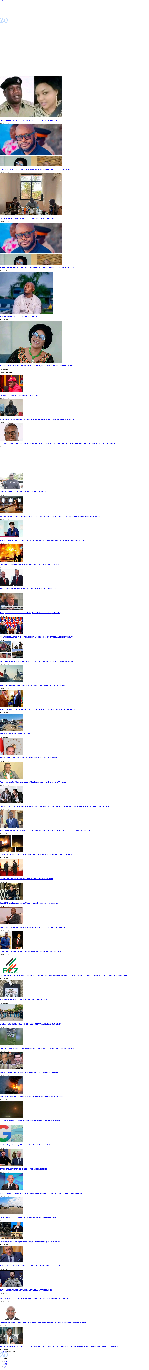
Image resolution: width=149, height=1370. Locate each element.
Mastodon (2, 0)
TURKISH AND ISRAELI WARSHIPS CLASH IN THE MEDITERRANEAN (28, 589)
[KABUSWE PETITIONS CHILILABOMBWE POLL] (11, 391)
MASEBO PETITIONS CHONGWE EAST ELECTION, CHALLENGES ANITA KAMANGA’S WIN (36, 366)
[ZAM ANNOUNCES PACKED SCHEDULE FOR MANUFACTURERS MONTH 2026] (11, 1020)
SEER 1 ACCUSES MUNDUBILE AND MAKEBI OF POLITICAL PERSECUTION (30, 951)
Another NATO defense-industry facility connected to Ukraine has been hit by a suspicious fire (33, 564)
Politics (5, 1363)
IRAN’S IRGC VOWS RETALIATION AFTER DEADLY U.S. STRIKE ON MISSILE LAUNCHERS (36, 661)
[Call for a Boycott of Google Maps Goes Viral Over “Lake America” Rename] (11, 1141)
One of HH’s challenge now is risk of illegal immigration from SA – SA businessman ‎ (29, 903)
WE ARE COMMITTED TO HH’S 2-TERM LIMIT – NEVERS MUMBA (26, 879)
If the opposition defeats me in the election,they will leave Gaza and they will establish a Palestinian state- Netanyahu (41, 1193)
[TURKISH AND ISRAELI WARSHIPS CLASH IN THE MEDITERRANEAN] (11, 585)
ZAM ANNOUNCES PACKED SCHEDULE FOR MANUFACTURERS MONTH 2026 (31, 1024)
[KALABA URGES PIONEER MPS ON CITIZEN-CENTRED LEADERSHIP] (31, 215)
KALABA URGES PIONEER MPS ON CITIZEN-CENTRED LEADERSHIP (28, 218)
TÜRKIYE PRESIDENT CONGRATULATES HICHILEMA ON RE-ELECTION (29, 758)
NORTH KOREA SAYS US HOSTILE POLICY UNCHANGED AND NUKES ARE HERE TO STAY (36, 637)
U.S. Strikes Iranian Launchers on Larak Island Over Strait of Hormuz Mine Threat (30, 1121)
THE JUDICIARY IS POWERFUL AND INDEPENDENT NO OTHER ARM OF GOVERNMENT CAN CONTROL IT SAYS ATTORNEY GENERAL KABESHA (59, 1346)
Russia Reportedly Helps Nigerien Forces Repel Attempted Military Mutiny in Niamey (30, 1242)
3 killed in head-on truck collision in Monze (15, 734)
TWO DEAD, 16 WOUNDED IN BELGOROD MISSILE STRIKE (24, 1169)
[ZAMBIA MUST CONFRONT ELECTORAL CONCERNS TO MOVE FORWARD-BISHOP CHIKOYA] (11, 416)
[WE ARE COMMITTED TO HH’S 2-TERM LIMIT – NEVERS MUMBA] (11, 875)
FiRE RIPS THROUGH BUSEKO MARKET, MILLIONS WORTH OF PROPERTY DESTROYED (36, 855)
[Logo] (4, 21)
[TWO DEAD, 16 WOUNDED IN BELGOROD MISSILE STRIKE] (11, 1165)
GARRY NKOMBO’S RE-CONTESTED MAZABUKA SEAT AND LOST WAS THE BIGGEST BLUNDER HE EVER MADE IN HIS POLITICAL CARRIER (57, 443)
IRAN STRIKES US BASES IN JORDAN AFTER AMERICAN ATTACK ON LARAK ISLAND (34, 1298)
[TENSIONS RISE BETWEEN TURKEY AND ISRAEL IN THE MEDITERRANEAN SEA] (11, 682)
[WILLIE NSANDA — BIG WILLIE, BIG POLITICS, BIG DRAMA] (11, 488)
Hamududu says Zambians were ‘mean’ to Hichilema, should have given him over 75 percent (33, 782)
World (5, 1368)
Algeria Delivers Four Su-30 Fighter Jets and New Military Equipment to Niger (28, 1217)
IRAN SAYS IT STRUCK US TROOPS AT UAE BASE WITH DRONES (26, 1290)
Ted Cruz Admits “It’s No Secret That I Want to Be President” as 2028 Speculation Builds (31, 1266)
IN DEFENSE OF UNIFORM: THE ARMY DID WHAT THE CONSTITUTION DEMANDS (33, 927)
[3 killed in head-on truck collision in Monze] (11, 730)
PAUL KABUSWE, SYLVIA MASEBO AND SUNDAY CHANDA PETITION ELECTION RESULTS (36, 169)
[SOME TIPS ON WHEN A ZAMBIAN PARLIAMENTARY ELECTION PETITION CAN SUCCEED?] (31, 264)
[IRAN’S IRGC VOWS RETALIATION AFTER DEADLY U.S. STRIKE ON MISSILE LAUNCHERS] (11, 658)
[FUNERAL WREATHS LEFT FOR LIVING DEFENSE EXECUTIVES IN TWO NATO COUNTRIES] (11, 1044)
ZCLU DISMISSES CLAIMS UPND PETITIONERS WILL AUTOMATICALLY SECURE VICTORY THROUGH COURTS (45, 830)
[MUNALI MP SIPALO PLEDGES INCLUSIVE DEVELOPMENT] (11, 996)
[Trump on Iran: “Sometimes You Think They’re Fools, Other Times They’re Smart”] (11, 609)
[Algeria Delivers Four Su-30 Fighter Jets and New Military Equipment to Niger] (11, 1214)
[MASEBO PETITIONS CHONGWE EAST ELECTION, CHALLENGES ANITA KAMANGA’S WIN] (31, 362)
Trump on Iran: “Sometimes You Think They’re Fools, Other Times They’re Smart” (30, 613)
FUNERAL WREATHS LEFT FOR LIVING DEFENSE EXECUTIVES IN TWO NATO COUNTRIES (37, 1048)
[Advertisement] (51, 37)
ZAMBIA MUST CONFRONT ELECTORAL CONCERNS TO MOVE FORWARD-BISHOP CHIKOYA (37, 419)
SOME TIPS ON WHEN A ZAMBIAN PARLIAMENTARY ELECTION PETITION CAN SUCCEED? (37, 267)
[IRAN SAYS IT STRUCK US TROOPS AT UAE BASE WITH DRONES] (11, 1286)
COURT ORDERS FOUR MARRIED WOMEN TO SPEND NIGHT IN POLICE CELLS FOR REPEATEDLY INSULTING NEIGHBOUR (50, 516)
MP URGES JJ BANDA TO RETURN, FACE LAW (18, 316)
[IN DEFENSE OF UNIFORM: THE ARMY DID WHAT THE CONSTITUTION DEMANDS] (11, 924)
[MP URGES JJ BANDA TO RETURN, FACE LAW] (26, 313)
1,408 (4, 1351)
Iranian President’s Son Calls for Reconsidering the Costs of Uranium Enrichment (29, 1072)
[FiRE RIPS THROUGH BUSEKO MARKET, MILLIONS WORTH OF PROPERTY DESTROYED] (11, 851)
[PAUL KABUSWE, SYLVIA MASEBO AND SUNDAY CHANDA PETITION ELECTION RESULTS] (31, 166)
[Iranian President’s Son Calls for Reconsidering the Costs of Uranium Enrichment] (11, 1069)
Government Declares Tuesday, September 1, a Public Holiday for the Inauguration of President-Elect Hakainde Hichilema (43, 1322)
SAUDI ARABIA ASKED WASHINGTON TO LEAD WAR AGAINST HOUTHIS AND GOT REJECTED (38, 709)
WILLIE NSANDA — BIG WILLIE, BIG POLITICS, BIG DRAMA (24, 492)
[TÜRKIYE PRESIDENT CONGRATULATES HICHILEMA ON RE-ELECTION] (11, 754)
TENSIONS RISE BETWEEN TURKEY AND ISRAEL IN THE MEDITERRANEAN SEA (32, 685)
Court (5, 1364)
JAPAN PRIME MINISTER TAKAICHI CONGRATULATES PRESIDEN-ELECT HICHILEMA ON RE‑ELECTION (42, 540)
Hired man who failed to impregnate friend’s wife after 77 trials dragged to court (28, 120)
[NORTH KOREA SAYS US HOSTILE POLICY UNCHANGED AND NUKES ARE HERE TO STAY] (11, 633)
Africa (5, 1366)
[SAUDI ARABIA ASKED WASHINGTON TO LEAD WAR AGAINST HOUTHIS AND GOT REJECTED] (11, 706)
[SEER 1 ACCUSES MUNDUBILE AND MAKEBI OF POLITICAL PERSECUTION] (11, 948)
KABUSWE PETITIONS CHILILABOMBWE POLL (19, 395)
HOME (5, 1361)
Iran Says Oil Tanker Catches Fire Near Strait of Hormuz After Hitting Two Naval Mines (31, 1096)
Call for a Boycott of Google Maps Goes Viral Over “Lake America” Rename (27, 1145)
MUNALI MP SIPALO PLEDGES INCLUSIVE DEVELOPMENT (24, 1000)
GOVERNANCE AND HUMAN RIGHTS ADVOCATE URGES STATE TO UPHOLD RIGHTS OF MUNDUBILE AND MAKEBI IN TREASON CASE (54, 806)
